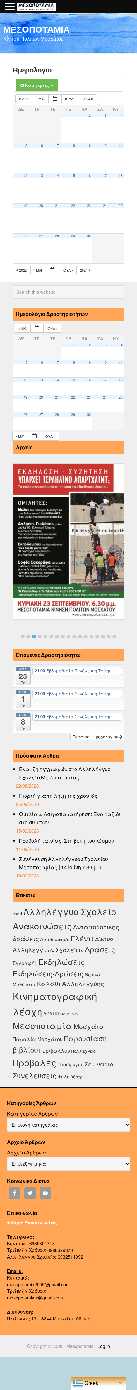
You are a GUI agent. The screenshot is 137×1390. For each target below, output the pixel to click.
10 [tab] (74, 636)
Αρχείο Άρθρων (26, 1152)
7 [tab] (57, 636)
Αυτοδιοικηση (54, 939)
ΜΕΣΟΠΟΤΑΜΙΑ (36, 29)
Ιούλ (69, 98)
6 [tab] (51, 636)
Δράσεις (100, 949)
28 (57, 235)
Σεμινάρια (99, 1064)
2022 (25, 98)
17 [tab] (114, 636)
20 (41, 205)
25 (121, 205)
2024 (87, 98)
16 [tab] (109, 636)
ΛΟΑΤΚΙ (51, 1013)
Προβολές (34, 1062)
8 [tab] (63, 636)
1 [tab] (23, 636)
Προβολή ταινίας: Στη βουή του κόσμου (66, 840)
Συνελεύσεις (34, 1075)
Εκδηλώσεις (61, 961)
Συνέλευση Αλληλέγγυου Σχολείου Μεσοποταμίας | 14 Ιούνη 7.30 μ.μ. (63, 863)
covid (17, 913)
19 (25, 205)
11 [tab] (80, 636)
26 (25, 235)
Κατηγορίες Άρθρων (32, 1113)
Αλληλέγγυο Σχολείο (69, 911)
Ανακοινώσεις (42, 926)
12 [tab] (86, 636)
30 (89, 235)
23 (89, 205)
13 (41, 175)
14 (57, 175)
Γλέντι (82, 938)
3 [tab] (34, 636)
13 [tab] (91, 636)
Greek (90, 1383)
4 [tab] (40, 636)
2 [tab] (28, 636)
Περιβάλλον (54, 1050)
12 (25, 175)
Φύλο (63, 1076)
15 (73, 175)
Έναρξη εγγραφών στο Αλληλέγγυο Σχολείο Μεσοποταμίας (65, 773)
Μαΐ (42, 98)
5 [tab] (45, 636)
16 (89, 175)
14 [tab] (97, 636)
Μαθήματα (69, 1013)
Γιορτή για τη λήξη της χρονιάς (58, 795)
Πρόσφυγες (70, 1064)
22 (73, 205)
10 (105, 145)
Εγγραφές (25, 963)
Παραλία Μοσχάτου (38, 1038)
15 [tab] (103, 636)
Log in (103, 1346)
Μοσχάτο (88, 1026)
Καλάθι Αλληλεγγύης (70, 983)
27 (41, 235)
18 (121, 175)
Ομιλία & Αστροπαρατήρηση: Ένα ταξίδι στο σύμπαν (70, 818)
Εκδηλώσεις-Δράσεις (48, 973)
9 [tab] (68, 636)
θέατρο (78, 1076)
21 (57, 205)
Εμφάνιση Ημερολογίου (95, 736)
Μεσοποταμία (42, 1025)
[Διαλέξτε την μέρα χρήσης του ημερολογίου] (55, 99)
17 (105, 175)
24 (105, 205)
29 (73, 235)
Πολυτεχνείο (83, 1051)
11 (121, 145)
